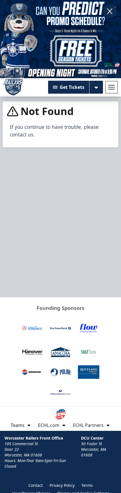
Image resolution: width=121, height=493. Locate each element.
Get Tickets (72, 87)
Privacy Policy (62, 485)
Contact (35, 485)
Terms (87, 485)
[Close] (109, 11)
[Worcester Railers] (13, 87)
